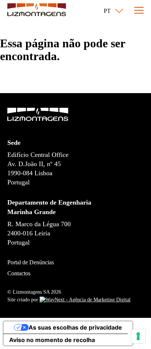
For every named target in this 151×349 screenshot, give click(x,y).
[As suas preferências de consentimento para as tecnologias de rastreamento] (138, 336)
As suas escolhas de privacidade (75, 327)
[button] (112, 11)
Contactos (18, 273)
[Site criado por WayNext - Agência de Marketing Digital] (85, 299)
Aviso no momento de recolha (52, 340)
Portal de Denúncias (30, 262)
